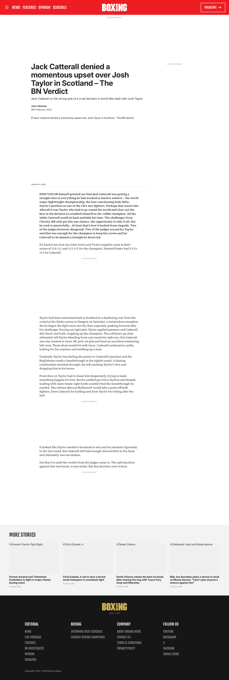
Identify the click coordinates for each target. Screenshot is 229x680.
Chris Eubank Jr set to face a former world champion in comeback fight (84, 578)
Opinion (44, 7)
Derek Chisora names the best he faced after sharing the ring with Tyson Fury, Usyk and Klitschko (139, 579)
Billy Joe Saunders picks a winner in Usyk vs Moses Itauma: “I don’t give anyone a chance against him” (194, 579)
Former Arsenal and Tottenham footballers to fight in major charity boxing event (30, 579)
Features (29, 7)
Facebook (168, 648)
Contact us (124, 637)
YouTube (168, 632)
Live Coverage (33, 637)
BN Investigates (34, 648)
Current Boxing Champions (88, 637)
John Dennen (39, 106)
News (16, 7)
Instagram (169, 637)
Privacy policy (126, 648)
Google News (171, 654)
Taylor (44, 318)
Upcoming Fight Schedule (87, 632)
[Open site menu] (7, 7)
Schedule (60, 7)
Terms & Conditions (129, 643)
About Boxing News (129, 632)
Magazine (211, 7)
